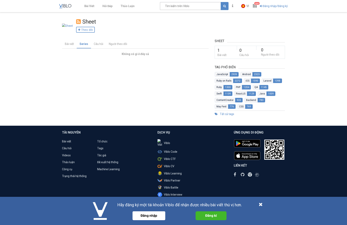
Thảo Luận (127, 6)
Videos (66, 155)
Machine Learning (108, 169)
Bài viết (69, 44)
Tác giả (101, 155)
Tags (100, 148)
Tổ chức (102, 141)
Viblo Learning (173, 173)
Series (84, 44)
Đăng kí (211, 216)
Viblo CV (169, 166)
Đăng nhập (149, 216)
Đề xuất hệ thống (107, 162)
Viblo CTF (170, 159)
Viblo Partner (172, 180)
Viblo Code (170, 151)
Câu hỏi (98, 44)
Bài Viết (89, 6)
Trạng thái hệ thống (74, 176)
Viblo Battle (171, 187)
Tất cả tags (226, 114)
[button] (245, 6)
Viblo (167, 143)
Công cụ (67, 169)
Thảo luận (68, 162)
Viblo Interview (173, 194)
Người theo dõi (118, 44)
